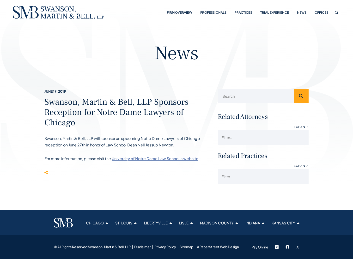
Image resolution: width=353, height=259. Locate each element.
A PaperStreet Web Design (218, 247)
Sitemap (186, 247)
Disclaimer (142, 247)
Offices (321, 12)
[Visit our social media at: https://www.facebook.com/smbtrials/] (287, 246)
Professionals (213, 12)
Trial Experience (274, 12)
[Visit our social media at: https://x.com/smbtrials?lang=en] (297, 246)
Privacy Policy (165, 247)
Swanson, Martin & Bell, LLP (109, 247)
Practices (243, 12)
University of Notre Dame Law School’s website (155, 158)
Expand (301, 127)
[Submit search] (301, 96)
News (301, 12)
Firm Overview (179, 12)
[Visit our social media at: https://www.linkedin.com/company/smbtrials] (277, 246)
